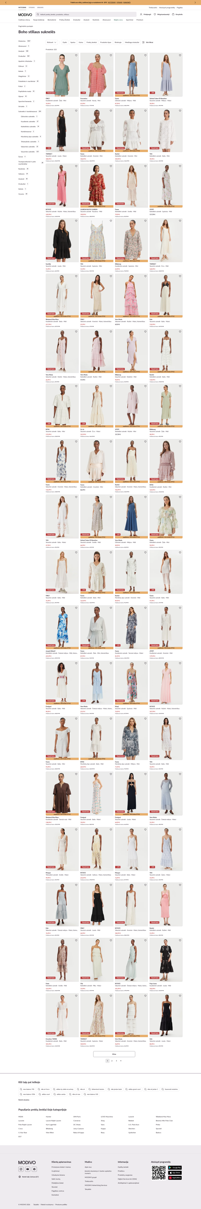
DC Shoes (77, 1125)
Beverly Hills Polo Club (164, 1121)
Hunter (48, 1117)
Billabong (49, 1129)
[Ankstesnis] (5, 2)
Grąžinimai (55, 1171)
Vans (102, 1125)
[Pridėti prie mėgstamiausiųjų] (76, 55)
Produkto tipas (105, 42)
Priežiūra (121, 1171)
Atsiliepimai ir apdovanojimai (128, 1183)
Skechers (131, 1129)
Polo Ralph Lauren (25, 1125)
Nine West (50, 1132)
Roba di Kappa (78, 1132)
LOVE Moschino (107, 1117)
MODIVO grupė (91, 1177)
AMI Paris (77, 1117)
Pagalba (180, 7)
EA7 (19, 1136)
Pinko (158, 1125)
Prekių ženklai (92, 42)
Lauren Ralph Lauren (53, 1121)
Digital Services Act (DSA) (127, 1179)
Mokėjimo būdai (57, 1183)
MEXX (20, 1117)
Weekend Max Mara (163, 1117)
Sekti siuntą (56, 1179)
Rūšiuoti (50, 42)
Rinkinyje (118, 42)
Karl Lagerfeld (51, 1125)
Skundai (54, 1187)
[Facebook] (34, 1169)
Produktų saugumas (125, 1175)
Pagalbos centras (58, 1191)
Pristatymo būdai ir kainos (61, 1167)
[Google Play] (175, 1168)
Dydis (65, 42)
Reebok (131, 1121)
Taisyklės (88, 1189)
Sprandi (159, 1129)
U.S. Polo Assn (133, 1125)
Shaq (103, 1121)
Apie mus (88, 1167)
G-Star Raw (22, 1132)
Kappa (103, 1129)
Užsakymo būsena (58, 1175)
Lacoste (21, 1121)
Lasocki (131, 1117)
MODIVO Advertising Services (96, 1185)
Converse (76, 1121)
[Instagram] (20, 1169)
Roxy (102, 1132)
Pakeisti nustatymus (47, 1204)
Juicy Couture (78, 1129)
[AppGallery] (175, 1178)
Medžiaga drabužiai (132, 42)
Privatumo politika (61, 1204)
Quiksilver (132, 1132)
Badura (158, 1132)
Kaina (81, 42)
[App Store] (175, 1173)
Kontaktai (55, 1195)
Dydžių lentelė (123, 1167)
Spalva (72, 42)
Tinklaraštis (153, 7)
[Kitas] (195, 2)
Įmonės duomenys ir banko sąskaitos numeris (98, 1172)
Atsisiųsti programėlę (167, 7)
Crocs (20, 1129)
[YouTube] (27, 1169)
